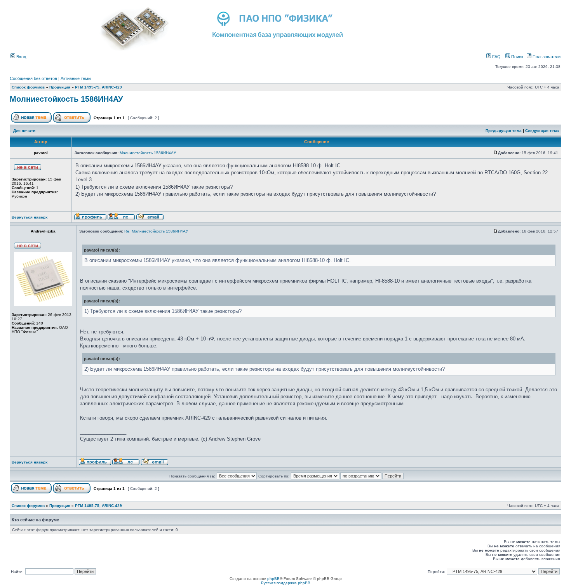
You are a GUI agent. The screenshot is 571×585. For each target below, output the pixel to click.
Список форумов (28, 87)
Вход (20, 56)
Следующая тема (542, 130)
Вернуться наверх (30, 217)
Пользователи (546, 56)
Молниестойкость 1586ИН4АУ (66, 99)
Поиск (516, 56)
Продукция (59, 87)
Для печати (24, 130)
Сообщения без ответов (33, 78)
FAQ (496, 56)
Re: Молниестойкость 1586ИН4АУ (156, 231)
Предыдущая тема (504, 130)
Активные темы (76, 78)
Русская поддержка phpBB (285, 583)
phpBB (273, 578)
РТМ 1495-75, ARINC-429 (98, 87)
